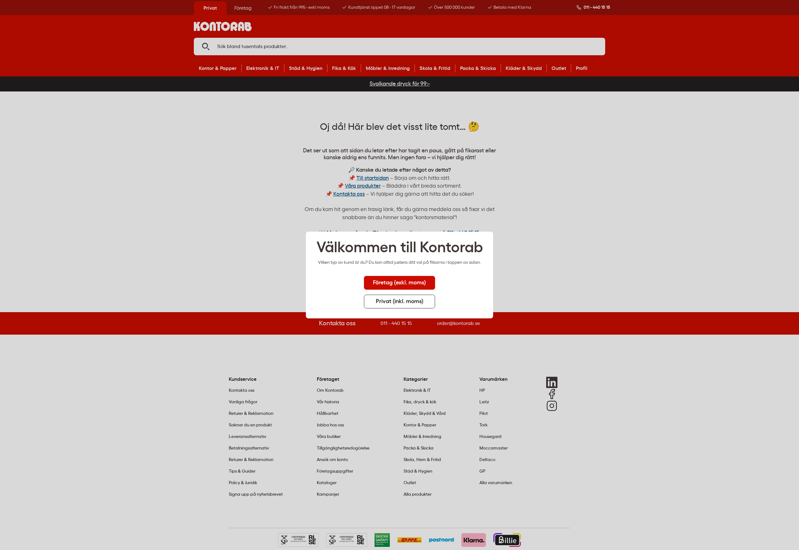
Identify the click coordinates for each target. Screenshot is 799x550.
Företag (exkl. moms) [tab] (399, 283)
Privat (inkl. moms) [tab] (400, 301)
